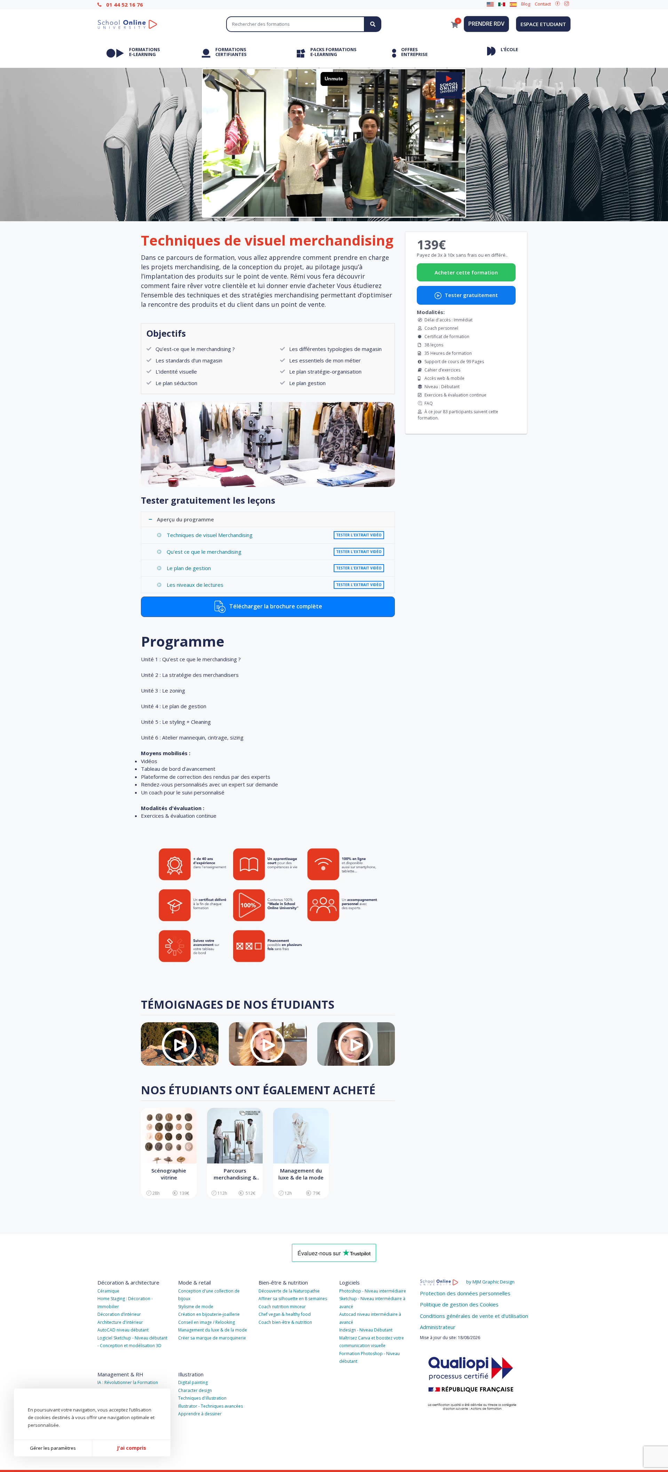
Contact (543, 4)
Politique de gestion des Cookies (459, 1304)
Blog (525, 4)
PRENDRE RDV (486, 23)
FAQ (428, 403)
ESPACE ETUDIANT (543, 24)
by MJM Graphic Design (490, 1282)
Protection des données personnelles (465, 1293)
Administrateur (437, 1326)
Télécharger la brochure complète (275, 606)
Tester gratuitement (470, 294)
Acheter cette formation (466, 272)
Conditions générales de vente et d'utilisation (474, 1315)
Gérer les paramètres (53, 1448)
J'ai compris (131, 1448)
